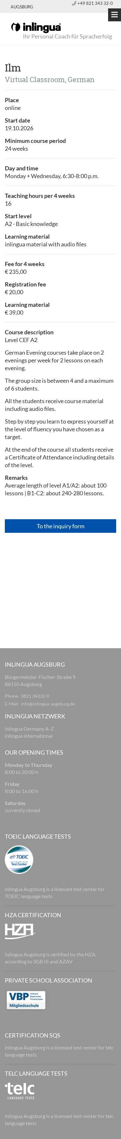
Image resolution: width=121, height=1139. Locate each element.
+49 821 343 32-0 (95, 3)
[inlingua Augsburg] (36, 27)
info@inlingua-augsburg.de (48, 703)
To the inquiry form (61, 526)
